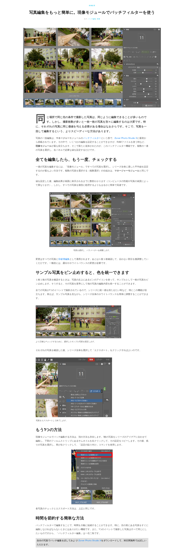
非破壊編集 (63, 259)
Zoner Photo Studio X (126, 138)
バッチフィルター (92, 138)
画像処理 (92, 5)
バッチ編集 (92, 19)
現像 (98, 19)
